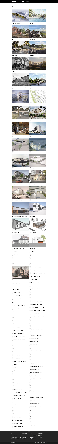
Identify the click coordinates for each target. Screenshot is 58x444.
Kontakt (36, 442)
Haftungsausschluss (45, 442)
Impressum (38, 442)
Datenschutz (41, 442)
